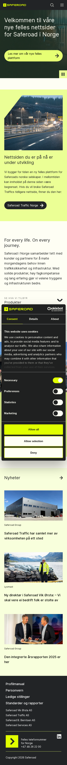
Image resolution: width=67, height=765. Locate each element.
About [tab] (55, 318)
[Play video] (63, 74)
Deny (33, 452)
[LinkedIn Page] (59, 736)
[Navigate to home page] (14, 5)
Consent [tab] (12, 318)
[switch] (58, 391)
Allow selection (33, 441)
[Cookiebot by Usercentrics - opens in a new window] (48, 309)
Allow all (33, 429)
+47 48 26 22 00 (31, 746)
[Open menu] (62, 5)
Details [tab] (33, 318)
